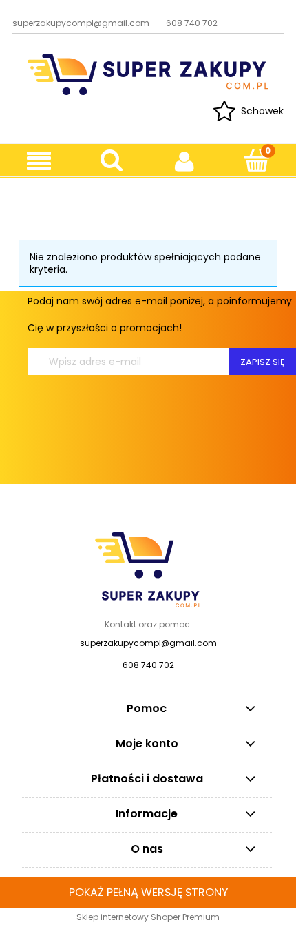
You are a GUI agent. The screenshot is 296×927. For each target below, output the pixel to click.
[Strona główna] (148, 73)
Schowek (262, 111)
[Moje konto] (184, 161)
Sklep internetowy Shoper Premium (148, 917)
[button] (39, 161)
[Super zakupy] (148, 569)
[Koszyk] (256, 160)
